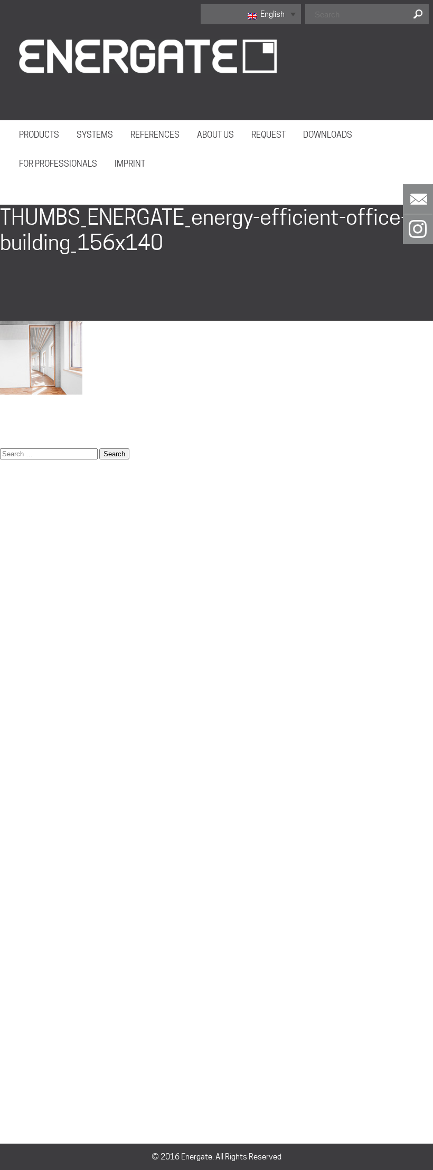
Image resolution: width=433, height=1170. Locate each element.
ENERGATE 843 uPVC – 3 (42, 598)
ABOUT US (215, 135)
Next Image (21, 198)
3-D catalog (20, 493)
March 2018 (21, 994)
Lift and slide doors (32, 730)
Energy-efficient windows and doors (61, 651)
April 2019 (17, 981)
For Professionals (30, 678)
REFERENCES (155, 135)
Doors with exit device (38, 533)
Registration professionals (45, 796)
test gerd (16, 928)
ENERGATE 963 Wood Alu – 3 (49, 625)
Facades (15, 664)
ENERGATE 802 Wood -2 (41, 585)
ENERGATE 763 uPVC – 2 (42, 559)
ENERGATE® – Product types (47, 638)
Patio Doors (20, 783)
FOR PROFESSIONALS (58, 164)
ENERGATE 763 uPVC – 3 (42, 572)
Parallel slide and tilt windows (49, 770)
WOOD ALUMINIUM (32, 862)
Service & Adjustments (39, 836)
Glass (10, 691)
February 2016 (25, 1020)
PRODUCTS (39, 135)
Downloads (19, 546)
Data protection (27, 519)
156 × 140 (18, 427)
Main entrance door (33, 744)
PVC (7, 902)
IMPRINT (130, 164)
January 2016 (24, 1034)
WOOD (11, 889)
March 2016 (21, 1007)
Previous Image (27, 185)
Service (13, 823)
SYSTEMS (95, 135)
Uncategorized (25, 1073)
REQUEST (268, 135)
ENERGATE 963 (26, 875)
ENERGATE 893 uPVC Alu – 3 (48, 612)
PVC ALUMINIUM (28, 915)
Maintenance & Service (39, 757)
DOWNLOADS (327, 135)
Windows (15, 941)
